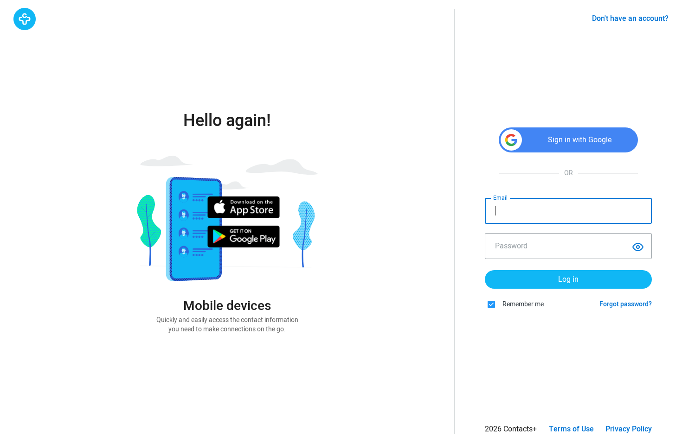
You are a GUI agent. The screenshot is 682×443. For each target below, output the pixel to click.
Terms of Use (571, 429)
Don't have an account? (630, 18)
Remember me (523, 305)
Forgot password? (625, 305)
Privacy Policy (628, 429)
